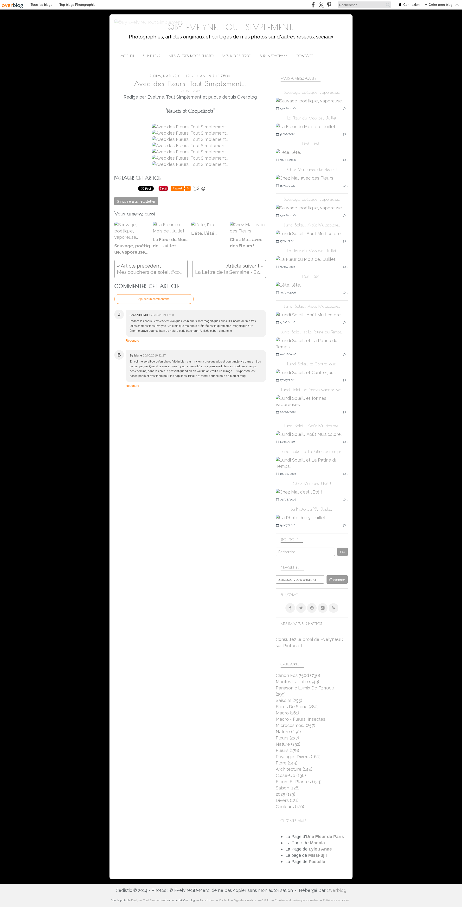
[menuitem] (127, 55)
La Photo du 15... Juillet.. (312, 509)
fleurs (155, 76)
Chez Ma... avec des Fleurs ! (312, 169)
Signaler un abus (245, 900)
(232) (288, 744)
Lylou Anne (320, 849)
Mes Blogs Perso (236, 56)
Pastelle (317, 861)
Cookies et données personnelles (296, 900)
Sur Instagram (273, 56)
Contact (304, 56)
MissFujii (317, 855)
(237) (287, 737)
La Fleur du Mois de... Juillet (311, 117)
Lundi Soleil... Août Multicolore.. (312, 224)
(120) (290, 806)
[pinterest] (329, 4)
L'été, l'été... (312, 143)
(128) (288, 787)
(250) (288, 731)
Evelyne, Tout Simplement (148, 900)
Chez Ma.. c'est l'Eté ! (312, 483)
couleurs (186, 76)
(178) (287, 750)
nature (169, 76)
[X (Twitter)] (321, 4)
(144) (294, 769)
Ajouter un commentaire (154, 299)
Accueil (127, 56)
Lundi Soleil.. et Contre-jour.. (311, 363)
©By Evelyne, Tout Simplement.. (231, 27)
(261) (287, 712)
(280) (297, 706)
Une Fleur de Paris (325, 836)
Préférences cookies (336, 900)
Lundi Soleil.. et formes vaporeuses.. (311, 389)
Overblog (336, 890)
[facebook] (313, 4)
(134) (298, 781)
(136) (291, 775)
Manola (317, 842)
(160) (298, 756)
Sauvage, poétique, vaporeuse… (312, 92)
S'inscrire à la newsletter (136, 201)
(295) (289, 700)
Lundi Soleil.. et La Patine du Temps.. (312, 331)
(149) (286, 762)
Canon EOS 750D (214, 76)
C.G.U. (266, 900)
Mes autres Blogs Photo (190, 56)
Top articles (207, 900)
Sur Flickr (151, 56)
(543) (297, 681)
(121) (287, 800)
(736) (298, 675)
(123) (285, 794)
